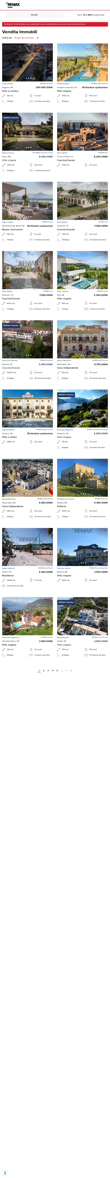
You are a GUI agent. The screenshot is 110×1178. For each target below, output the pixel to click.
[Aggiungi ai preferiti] (46, 46)
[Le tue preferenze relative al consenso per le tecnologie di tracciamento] (5, 1173)
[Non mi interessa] (50, 46)
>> (71, 671)
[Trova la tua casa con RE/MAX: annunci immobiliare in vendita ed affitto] (13, 5)
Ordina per (7, 38)
